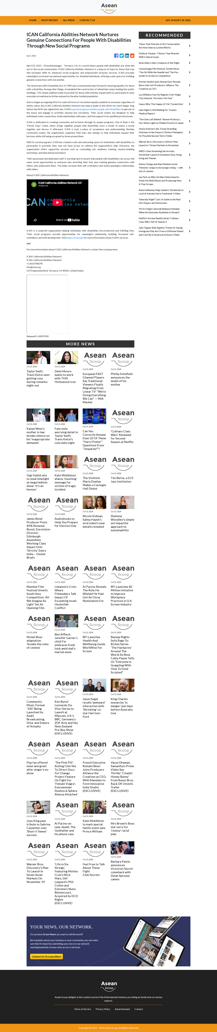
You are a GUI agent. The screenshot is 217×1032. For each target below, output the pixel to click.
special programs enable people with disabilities (96, 109)
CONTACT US (87, 20)
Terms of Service (82, 1009)
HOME (32, 20)
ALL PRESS (69, 20)
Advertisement (122, 1009)
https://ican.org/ (75, 237)
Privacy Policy (103, 1009)
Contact (139, 1009)
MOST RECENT (49, 20)
